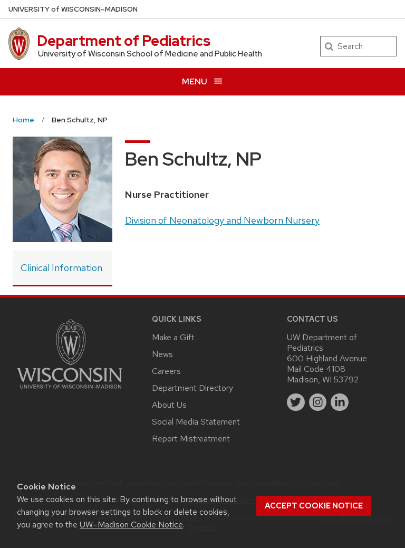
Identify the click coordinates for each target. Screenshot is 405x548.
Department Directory (192, 387)
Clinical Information (61, 268)
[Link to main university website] (69, 390)
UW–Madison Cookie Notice (131, 524)
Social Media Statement (196, 421)
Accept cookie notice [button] (314, 506)
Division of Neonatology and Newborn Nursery (222, 220)
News (162, 354)
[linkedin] (340, 402)
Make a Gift (173, 337)
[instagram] (318, 402)
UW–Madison (73, 9)
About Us (169, 404)
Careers (166, 371)
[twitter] (296, 402)
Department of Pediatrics (123, 40)
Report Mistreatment (191, 438)
